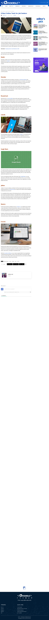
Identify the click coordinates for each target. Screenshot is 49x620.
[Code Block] (14, 292)
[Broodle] (12, 2)
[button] (2, 6)
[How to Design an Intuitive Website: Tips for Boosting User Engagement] (35, 26)
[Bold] (5, 292)
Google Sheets (22, 176)
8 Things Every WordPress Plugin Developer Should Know (42, 32)
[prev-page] (34, 53)
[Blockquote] (13, 292)
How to (10, 261)
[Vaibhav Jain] (1, 15)
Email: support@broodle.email (24, 600)
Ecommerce (40, 45)
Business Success (6, 261)
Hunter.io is (19, 206)
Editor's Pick (40, 28)
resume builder (10, 98)
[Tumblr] (44, 2)
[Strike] (9, 292)
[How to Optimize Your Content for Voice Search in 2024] (35, 38)
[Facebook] (40, 2)
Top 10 (18, 261)
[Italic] (6, 292)
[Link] (15, 292)
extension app (12, 189)
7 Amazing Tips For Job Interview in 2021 (12, 48)
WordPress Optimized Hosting (26, 618)
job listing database (23, 79)
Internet (4, 11)
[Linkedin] (43, 2)
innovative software (7, 253)
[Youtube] (47, 2)
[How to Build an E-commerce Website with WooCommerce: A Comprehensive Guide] (35, 44)
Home (1, 11)
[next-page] (35, 53)
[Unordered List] (11, 292)
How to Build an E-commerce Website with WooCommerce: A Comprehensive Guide (43, 43)
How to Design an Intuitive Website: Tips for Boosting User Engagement (42, 26)
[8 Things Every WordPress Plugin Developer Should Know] (35, 32)
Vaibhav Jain (4, 15)
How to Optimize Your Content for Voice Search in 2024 (43, 37)
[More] (26, 264)
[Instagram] (41, 2)
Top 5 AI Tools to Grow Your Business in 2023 (42, 49)
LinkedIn (21, 134)
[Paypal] (31, 598)
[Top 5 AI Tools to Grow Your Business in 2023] (35, 50)
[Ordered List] (10, 292)
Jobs (15, 261)
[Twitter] (46, 2)
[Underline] (7, 292)
